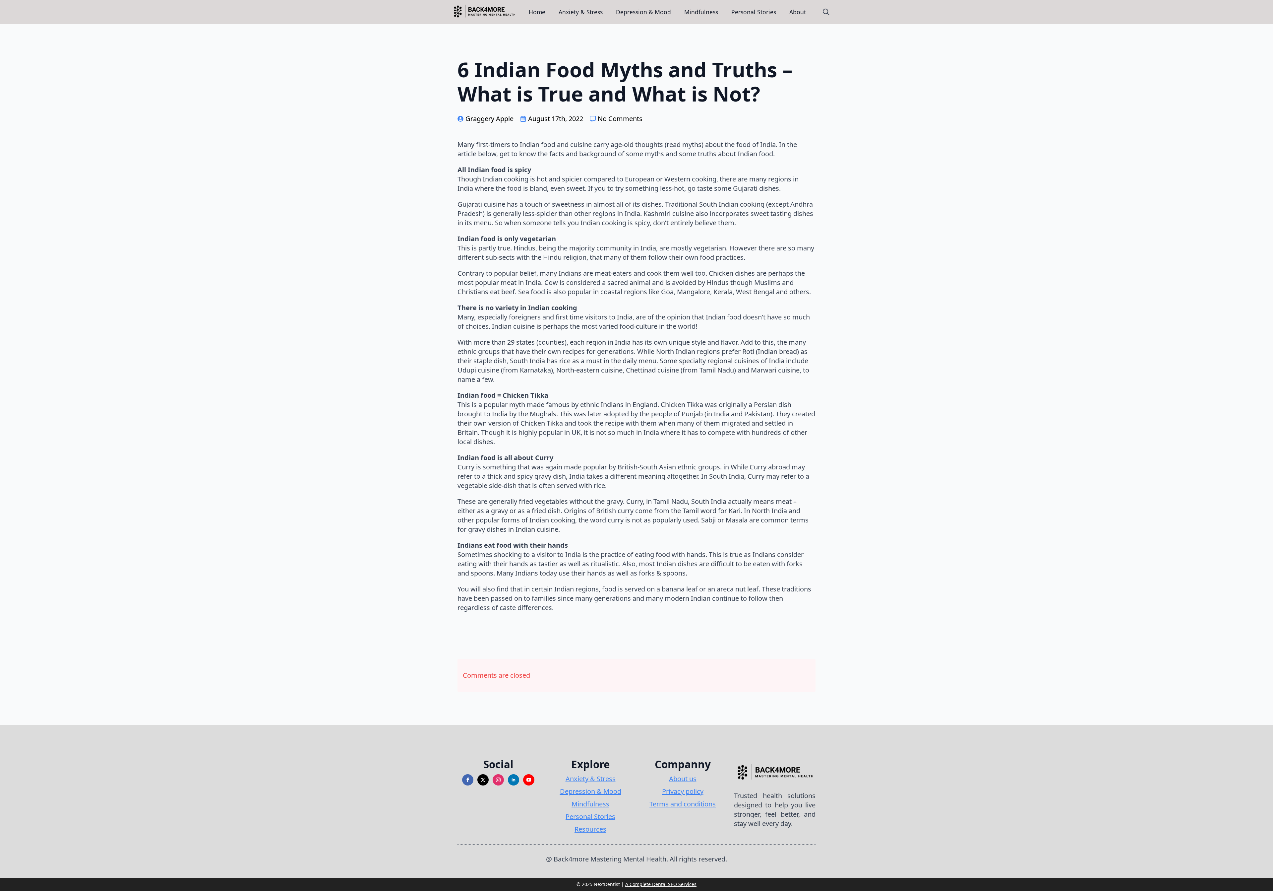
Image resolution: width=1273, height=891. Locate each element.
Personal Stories (753, 12)
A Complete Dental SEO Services (661, 884)
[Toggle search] (826, 12)
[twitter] (483, 780)
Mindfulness (701, 12)
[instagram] (498, 780)
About (797, 12)
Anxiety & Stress (581, 12)
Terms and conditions (682, 803)
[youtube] (528, 780)
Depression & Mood (643, 12)
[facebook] (467, 780)
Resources (590, 829)
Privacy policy (682, 791)
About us (683, 778)
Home (537, 12)
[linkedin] (513, 780)
